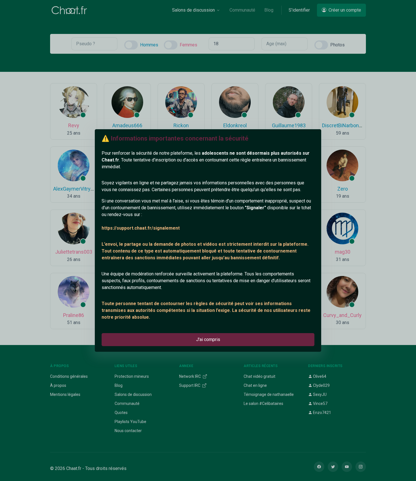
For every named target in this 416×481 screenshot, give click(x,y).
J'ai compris (208, 339)
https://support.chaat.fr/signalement (141, 228)
